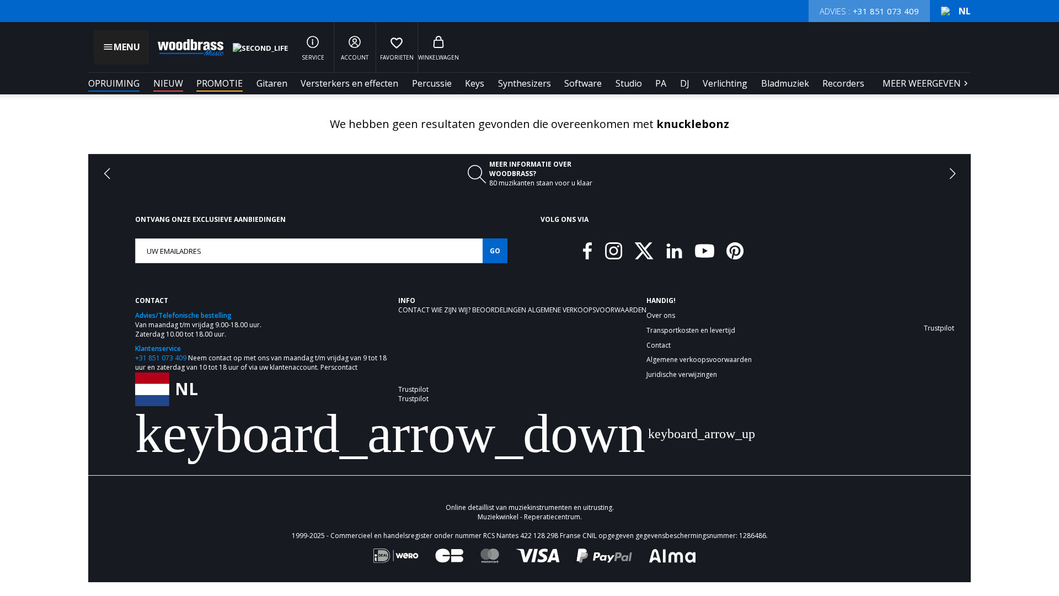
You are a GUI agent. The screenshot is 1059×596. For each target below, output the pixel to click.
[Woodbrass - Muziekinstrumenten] (185, 47)
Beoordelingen (500, 310)
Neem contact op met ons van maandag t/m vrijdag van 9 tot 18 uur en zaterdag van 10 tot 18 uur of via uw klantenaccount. (261, 362)
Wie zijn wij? (451, 310)
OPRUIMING (114, 83)
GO (495, 251)
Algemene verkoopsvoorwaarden (587, 310)
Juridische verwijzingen (681, 374)
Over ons (660, 315)
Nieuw (168, 83)
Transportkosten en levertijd (690, 330)
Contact (414, 310)
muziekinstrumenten (540, 473)
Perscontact (338, 367)
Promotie (219, 83)
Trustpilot (413, 389)
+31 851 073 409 (160, 358)
